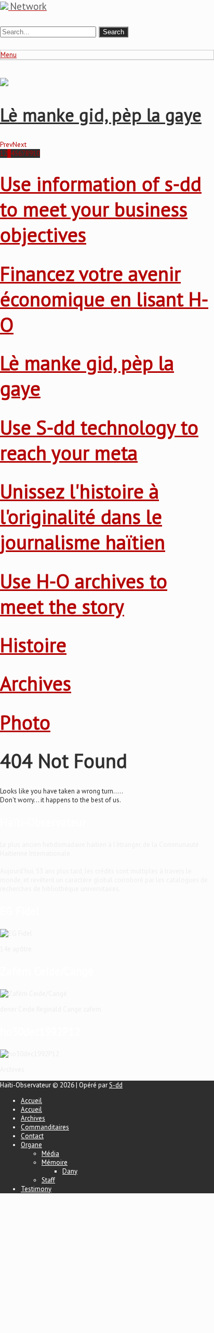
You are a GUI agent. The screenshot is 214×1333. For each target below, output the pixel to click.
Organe (31, 1144)
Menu (9, 54)
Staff (48, 1180)
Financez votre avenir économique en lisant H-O (104, 299)
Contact (32, 1136)
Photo (25, 722)
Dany (69, 1171)
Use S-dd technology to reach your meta (99, 439)
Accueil (31, 1100)
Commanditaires (45, 1127)
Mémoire (55, 1162)
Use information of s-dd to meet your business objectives (101, 209)
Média (50, 1153)
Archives (35, 683)
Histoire (33, 644)
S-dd (116, 1085)
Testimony (36, 1188)
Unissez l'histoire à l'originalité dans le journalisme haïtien (82, 516)
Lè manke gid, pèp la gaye (101, 115)
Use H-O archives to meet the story (83, 593)
